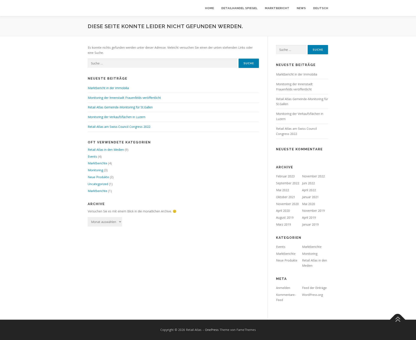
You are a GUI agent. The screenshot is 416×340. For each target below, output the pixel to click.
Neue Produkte (98, 177)
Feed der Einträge (314, 288)
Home (209, 8)
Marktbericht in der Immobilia (108, 88)
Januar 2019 (310, 224)
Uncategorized (98, 184)
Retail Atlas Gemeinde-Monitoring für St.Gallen (120, 107)
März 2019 (283, 224)
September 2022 (287, 183)
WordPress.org (312, 295)
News (301, 8)
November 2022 (313, 176)
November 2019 (313, 210)
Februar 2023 (285, 176)
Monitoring (95, 170)
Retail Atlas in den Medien (106, 150)
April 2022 (309, 190)
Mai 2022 (282, 190)
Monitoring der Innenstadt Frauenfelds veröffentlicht (124, 98)
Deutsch (320, 8)
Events (92, 156)
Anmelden (283, 288)
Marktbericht (277, 8)
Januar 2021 (310, 197)
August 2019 (285, 217)
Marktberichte (97, 163)
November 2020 (287, 204)
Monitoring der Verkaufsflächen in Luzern (116, 117)
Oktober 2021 (285, 197)
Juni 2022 (308, 183)
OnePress (212, 330)
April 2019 (309, 217)
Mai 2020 (308, 204)
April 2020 (283, 210)
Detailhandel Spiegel (239, 8)
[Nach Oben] (397, 319)
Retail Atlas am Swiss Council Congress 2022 (119, 127)
